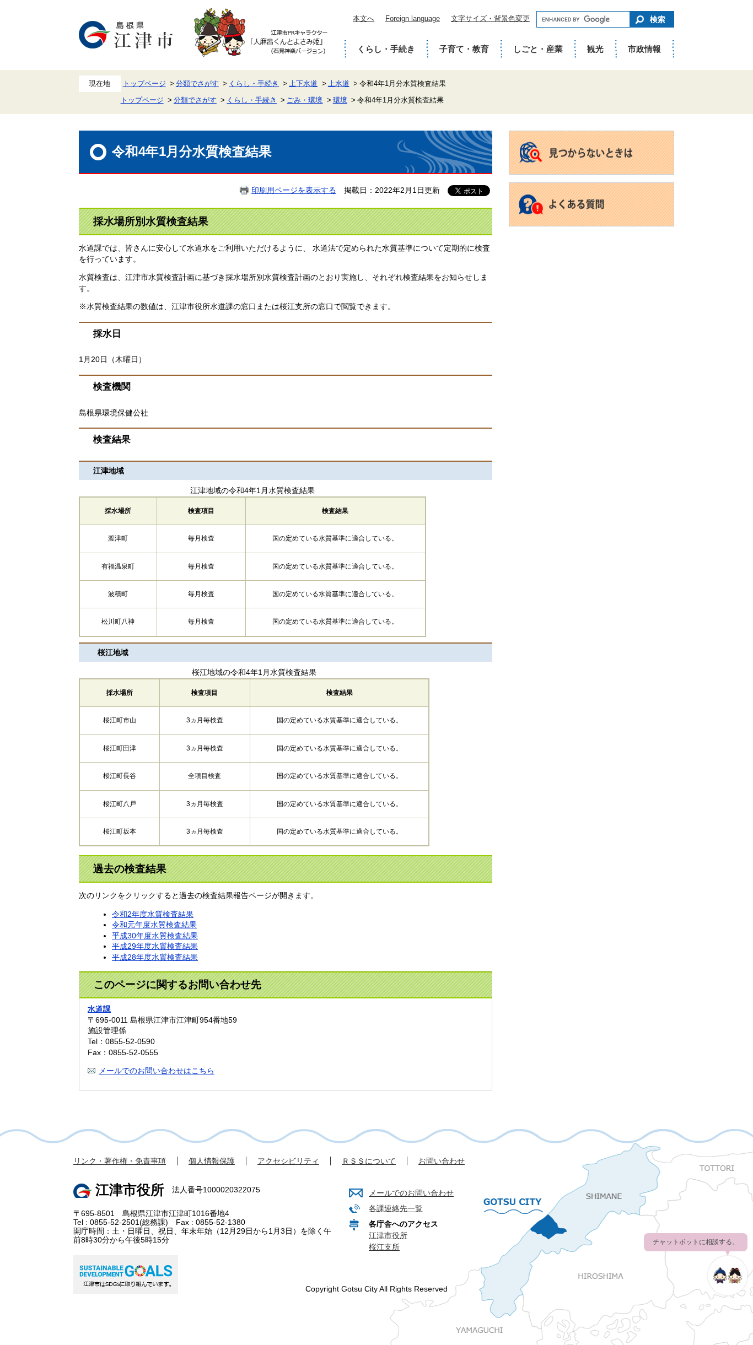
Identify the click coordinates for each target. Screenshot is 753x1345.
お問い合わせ (441, 1161)
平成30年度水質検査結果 (155, 935)
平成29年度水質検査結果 (155, 946)
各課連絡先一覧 (396, 1208)
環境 (340, 100)
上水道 (338, 84)
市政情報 (644, 48)
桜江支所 (384, 1247)
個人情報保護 (212, 1161)
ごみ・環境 (304, 100)
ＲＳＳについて (369, 1161)
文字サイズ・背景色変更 (490, 18)
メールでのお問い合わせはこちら (156, 1070)
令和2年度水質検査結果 (152, 914)
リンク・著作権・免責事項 (119, 1161)
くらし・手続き (386, 48)
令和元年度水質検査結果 (154, 924)
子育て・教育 (464, 48)
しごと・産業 (538, 48)
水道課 (99, 1008)
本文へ (363, 18)
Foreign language (412, 18)
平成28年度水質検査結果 (155, 957)
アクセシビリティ (288, 1161)
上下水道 (303, 84)
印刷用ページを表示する (293, 190)
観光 (595, 48)
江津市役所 (388, 1235)
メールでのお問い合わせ (411, 1193)
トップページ (144, 84)
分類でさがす (197, 84)
